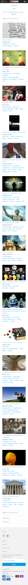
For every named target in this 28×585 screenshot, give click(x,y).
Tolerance (16, 138)
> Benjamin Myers (6, 471)
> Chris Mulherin (16, 73)
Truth (3, 81)
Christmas (19, 319)
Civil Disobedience (6, 412)
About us (4, 544)
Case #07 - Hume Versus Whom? (9, 502)
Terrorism (11, 413)
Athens (21, 226)
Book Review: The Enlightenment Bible (12, 467)
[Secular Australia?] (14, 38)
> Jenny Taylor (16, 106)
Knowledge (4, 79)
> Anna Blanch (5, 441)
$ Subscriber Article (6, 73)
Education (4, 169)
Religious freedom (6, 171)
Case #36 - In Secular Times (16, 136)
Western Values (5, 506)
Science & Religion (13, 79)
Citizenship (18, 258)
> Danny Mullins (16, 165)
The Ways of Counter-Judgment (11, 404)
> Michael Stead (5, 44)
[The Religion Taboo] (14, 100)
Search (4, 541)
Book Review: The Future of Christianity (12, 342)
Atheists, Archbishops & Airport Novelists (13, 281)
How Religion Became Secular (10, 222)
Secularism (15, 45)
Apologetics (5, 75)
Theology (11, 382)
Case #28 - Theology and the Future (10, 348)
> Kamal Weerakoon (17, 408)
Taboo (10, 110)
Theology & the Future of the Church (12, 372)
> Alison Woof (5, 136)
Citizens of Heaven (7, 252)
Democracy (18, 228)
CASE (7, 569)
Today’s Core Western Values (10, 496)
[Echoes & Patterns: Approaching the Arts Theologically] (14, 433)
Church (17, 199)
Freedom (15, 169)
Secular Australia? (7, 39)
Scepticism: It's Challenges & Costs (11, 193)
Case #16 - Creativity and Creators (10, 410)
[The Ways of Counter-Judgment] (14, 402)
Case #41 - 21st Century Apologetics (10, 77)
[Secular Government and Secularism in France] (14, 158)
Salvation (13, 260)
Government (5, 201)
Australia (13, 44)
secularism (14, 5)
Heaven (4, 260)
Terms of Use (6, 548)
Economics (4, 504)
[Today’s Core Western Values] (14, 494)
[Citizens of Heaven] (14, 250)
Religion (21, 108)
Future (22, 380)
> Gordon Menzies (6, 500)
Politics (19, 169)
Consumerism (5, 321)
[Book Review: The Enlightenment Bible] (14, 465)
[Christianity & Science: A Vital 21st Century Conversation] (14, 65)
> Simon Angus (16, 317)
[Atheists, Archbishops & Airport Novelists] (14, 280)
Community (16, 380)
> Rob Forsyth (5, 346)
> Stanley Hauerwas (6, 256)
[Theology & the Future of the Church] (14, 370)
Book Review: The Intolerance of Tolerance (13, 132)
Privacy (4, 551)
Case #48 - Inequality (7, 45)
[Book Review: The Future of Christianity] (14, 340)
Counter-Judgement (16, 412)
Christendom (5, 380)
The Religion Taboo (7, 102)
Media (16, 108)
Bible (15, 441)
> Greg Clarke (16, 286)
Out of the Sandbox (14, 571)
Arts (11, 441)
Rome (8, 230)
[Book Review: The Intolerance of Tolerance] (14, 130)
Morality (4, 138)
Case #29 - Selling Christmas (8, 319)
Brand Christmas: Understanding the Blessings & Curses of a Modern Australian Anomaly (13, 311)
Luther (8, 260)
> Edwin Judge (16, 226)
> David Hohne (16, 197)
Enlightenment (5, 475)
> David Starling (16, 376)
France (9, 169)
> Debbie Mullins (6, 167)
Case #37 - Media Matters (8, 108)
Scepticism (11, 201)
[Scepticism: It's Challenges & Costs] (14, 191)
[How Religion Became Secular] (14, 220)
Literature (21, 443)
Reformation (13, 475)
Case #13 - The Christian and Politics (10, 473)
